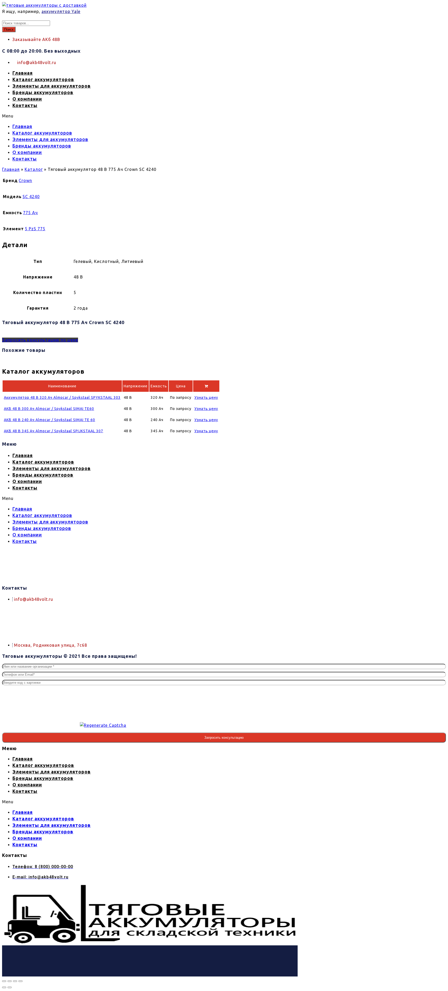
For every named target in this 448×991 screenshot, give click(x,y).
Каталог (34, 169)
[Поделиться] (15, 981)
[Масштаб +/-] (4, 981)
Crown (25, 180)
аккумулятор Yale (60, 11)
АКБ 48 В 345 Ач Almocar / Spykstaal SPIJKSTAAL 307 (53, 431)
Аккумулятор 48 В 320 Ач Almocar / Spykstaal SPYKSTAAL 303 (62, 397)
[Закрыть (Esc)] (20, 981)
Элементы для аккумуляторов (51, 85)
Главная (22, 72)
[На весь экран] (10, 981)
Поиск (8, 29)
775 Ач (30, 212)
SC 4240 (31, 196)
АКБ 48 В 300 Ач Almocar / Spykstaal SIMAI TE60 (49, 409)
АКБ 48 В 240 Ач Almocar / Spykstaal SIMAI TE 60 (49, 420)
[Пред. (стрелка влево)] (4, 987)
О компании (27, 98)
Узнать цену (206, 397)
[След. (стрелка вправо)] (10, 987)
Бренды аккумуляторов (42, 92)
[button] (150, 116)
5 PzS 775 (35, 228)
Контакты (24, 105)
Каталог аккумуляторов (43, 79)
